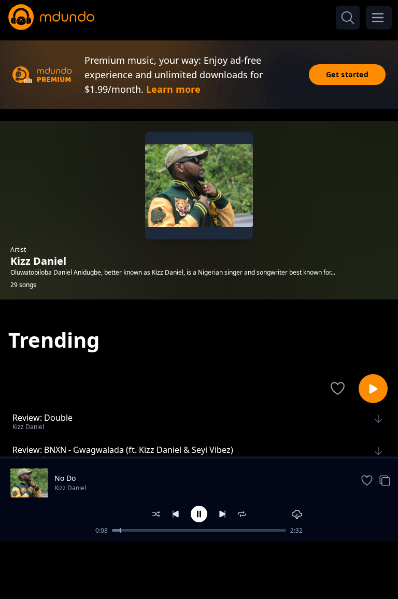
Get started (347, 74)
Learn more (173, 89)
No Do (65, 478)
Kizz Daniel (70, 487)
